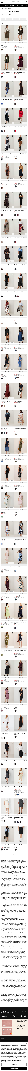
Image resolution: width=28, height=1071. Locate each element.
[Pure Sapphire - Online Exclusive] (18, 795)
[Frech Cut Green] (2, 517)
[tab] (3, 19)
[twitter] (19, 1016)
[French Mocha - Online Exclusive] (15, 104)
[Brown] (2, 188)
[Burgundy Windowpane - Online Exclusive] (15, 683)
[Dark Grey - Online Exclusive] (2, 791)
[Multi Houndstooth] (2, 242)
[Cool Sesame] (15, 434)
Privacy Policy (23, 1011)
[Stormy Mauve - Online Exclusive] (2, 710)
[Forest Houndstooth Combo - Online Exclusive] (15, 50)
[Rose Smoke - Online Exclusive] (2, 572)
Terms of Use (8, 1061)
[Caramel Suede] (15, 158)
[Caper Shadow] (2, 50)
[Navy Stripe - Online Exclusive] (15, 269)
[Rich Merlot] (4, 131)
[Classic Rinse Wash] (15, 187)
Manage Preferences (14, 1064)
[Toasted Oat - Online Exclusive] (15, 795)
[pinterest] (22, 1016)
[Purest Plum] (15, 77)
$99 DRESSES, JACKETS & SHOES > (14, 5)
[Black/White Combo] (2, 296)
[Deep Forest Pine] (4, 433)
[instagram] (25, 1016)
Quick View (7, 42)
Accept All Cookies (14, 1068)
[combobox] (22, 23)
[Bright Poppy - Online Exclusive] (15, 131)
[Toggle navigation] (2, 2)
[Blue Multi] (15, 544)
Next (26, 5)
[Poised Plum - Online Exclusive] (2, 599)
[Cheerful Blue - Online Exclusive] (15, 571)
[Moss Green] (2, 655)
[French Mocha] (2, 215)
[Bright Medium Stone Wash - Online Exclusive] (15, 350)
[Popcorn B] (2, 323)
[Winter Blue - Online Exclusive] (15, 628)
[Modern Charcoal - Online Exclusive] (15, 822)
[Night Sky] (2, 77)
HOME (2, 8)
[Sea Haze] (2, 461)
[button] (10, 14)
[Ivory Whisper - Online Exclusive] (2, 821)
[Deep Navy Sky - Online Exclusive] (18, 822)
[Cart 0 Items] (26, 1)
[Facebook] (15, 1016)
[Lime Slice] (2, 627)
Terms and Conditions (8, 1012)
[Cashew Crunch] (4, 406)
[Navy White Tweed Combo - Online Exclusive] (2, 379)
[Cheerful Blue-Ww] (2, 544)
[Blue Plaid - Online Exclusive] (15, 323)
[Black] (2, 433)
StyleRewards (4, 1038)
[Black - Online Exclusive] (15, 215)
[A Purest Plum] (15, 242)
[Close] (26, 1043)
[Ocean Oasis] (15, 377)
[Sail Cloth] (15, 599)
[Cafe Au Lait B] (2, 350)
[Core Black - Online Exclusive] (20, 822)
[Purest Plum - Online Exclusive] (18, 215)
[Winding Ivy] (15, 461)
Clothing (6, 8)
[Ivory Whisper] (2, 738)
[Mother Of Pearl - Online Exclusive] (15, 514)
